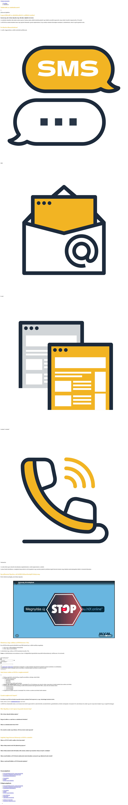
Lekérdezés (3, 669)
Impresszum (5, 796)
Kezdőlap (5, 3)
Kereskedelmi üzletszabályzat (9, 776)
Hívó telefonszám (4, 657)
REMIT (5, 779)
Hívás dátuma (3, 661)
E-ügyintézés (6, 778)
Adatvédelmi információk (8, 797)
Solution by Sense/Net (8, 799)
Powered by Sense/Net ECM (9, 801)
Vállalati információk (5, 1)
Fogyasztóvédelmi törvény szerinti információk (13, 773)
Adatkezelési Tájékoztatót (7, 666)
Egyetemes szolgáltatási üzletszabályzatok (12, 774)
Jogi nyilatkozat (6, 795)
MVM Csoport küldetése (8, 780)
